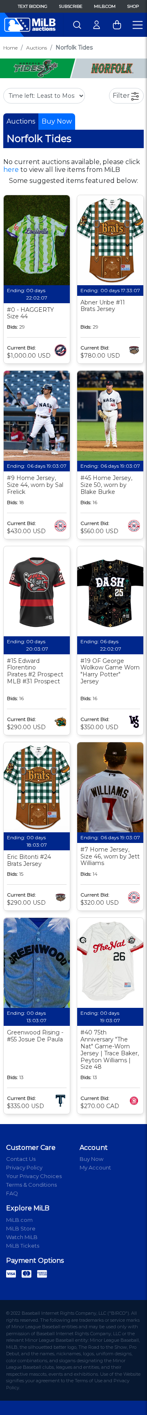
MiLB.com (105, 6)
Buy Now (57, 121)
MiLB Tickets (22, 1245)
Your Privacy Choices (34, 1176)
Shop (133, 6)
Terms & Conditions (31, 1184)
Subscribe (70, 6)
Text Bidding (32, 6)
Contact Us (21, 1159)
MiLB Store (21, 1228)
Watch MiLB (22, 1237)
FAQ (12, 1193)
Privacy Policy (24, 1167)
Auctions (36, 48)
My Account (95, 1167)
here (11, 169)
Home (10, 48)
